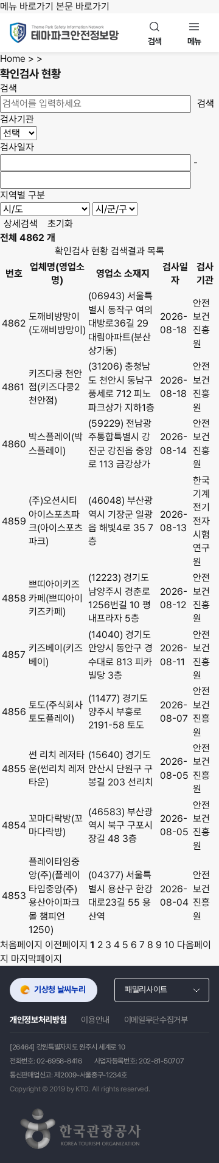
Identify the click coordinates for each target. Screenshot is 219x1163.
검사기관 (17, 119)
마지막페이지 (36, 959)
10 (169, 945)
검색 (205, 103)
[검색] (155, 33)
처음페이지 (21, 945)
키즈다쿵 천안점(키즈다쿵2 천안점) (55, 387)
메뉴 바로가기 (27, 6)
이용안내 (95, 1020)
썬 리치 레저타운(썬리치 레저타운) (57, 768)
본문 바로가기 (82, 6)
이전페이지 (66, 945)
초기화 (60, 223)
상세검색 (21, 223)
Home (13, 58)
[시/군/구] (114, 209)
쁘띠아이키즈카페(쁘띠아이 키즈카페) (56, 597)
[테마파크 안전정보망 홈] (75, 32)
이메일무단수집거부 (156, 1020)
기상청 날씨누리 (59, 989)
